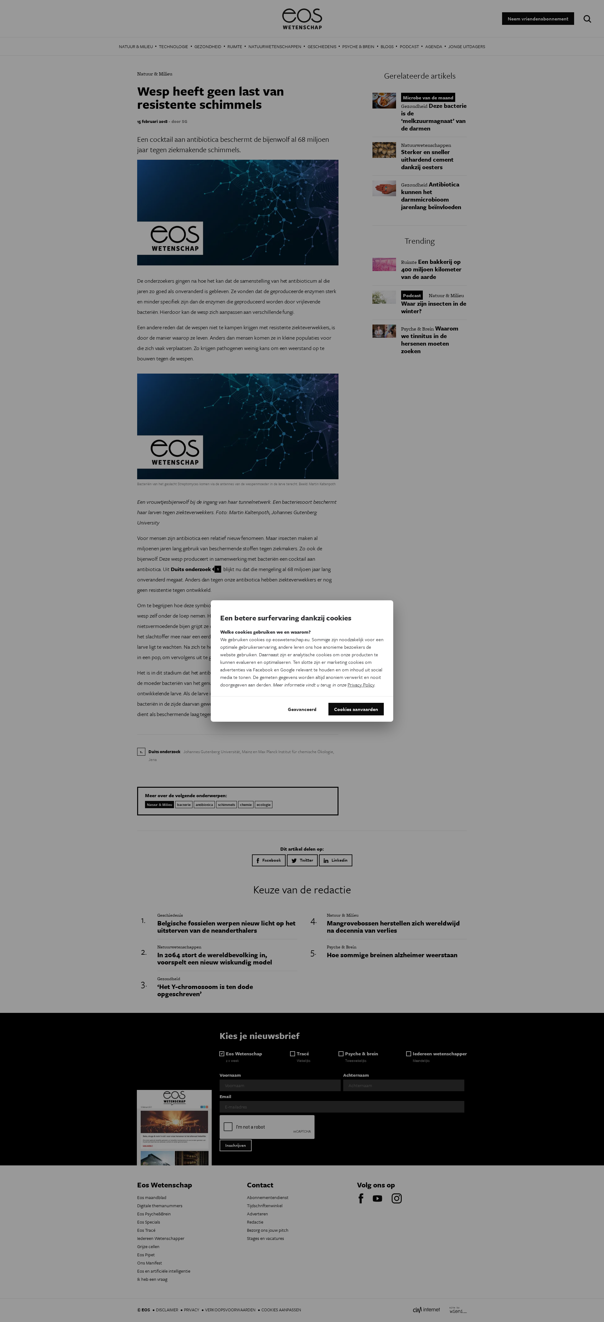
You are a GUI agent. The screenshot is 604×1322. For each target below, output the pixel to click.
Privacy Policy (361, 684)
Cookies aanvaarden (356, 709)
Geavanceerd (302, 709)
